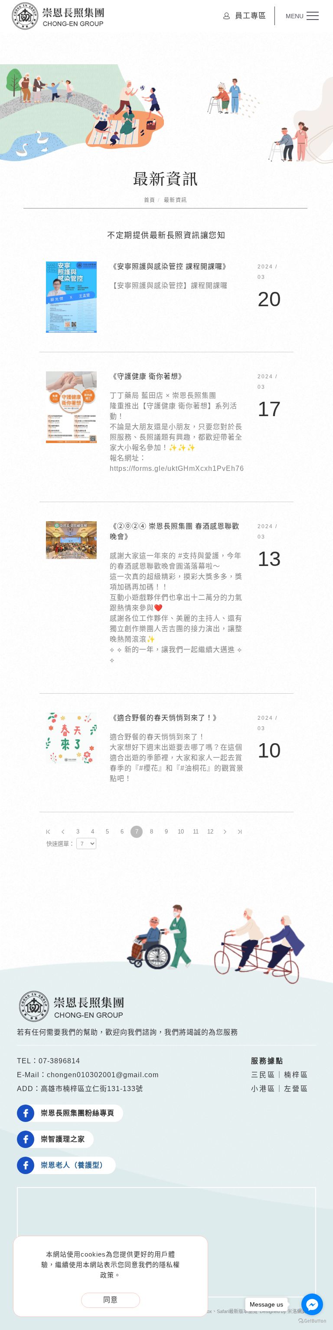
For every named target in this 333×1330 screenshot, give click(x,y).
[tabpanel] (166, 114)
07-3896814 (59, 1061)
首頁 (150, 200)
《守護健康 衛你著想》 (148, 376)
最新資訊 (175, 200)
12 (210, 831)
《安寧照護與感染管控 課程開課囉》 (170, 266)
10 (181, 831)
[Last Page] (240, 832)
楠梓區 (296, 1075)
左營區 (296, 1088)
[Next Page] (225, 832)
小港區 (263, 1088)
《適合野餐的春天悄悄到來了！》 (165, 717)
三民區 (263, 1075)
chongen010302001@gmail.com (103, 1075)
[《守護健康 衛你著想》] (71, 406)
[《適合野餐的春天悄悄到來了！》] (71, 737)
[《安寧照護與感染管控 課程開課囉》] (71, 297)
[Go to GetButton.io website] (312, 1321)
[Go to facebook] (312, 1304)
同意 (110, 1300)
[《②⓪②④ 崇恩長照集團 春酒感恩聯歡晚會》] (71, 539)
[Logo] (57, 15)
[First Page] (48, 832)
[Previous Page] (63, 832)
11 (196, 831)
